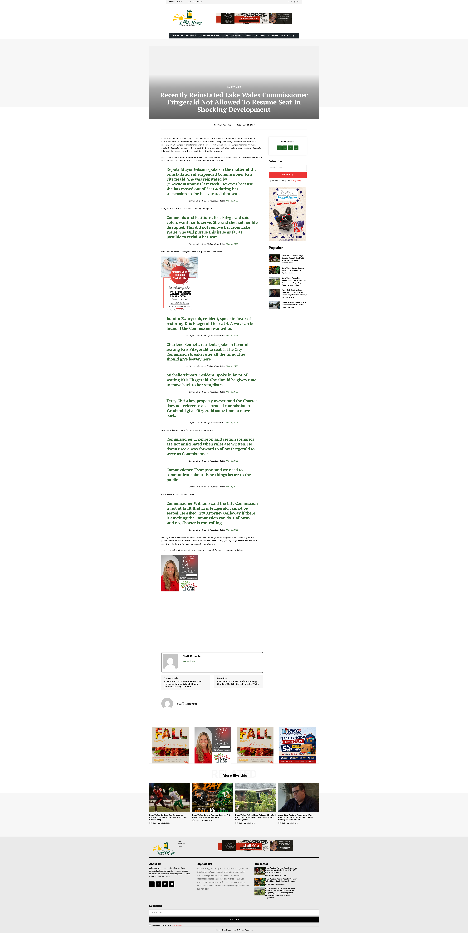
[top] (254, 18)
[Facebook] (288, 1)
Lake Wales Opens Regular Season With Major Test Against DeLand (293, 270)
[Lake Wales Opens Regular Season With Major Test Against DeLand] (274, 270)
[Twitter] (291, 1)
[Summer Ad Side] (288, 214)
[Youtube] (297, 1)
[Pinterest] (290, 147)
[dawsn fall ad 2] (213, 745)
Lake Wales (234, 87)
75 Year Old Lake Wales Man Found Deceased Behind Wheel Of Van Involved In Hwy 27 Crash (183, 684)
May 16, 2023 (232, 201)
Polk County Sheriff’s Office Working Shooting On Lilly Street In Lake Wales (238, 682)
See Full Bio (188, 661)
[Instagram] (158, 884)
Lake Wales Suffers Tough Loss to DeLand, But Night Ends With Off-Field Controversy (293, 259)
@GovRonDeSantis (183, 184)
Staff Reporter (224, 125)
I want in (286, 175)
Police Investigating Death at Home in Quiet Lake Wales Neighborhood (294, 304)
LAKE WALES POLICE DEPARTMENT (277, 896)
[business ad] (212, 284)
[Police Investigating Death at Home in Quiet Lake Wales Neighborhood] (274, 305)
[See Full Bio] (196, 661)
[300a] (212, 573)
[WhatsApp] (296, 147)
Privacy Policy (296, 181)
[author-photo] (150, 823)
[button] (293, 35)
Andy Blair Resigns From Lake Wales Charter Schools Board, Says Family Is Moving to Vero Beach (294, 293)
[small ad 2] (170, 745)
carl (154, 823)
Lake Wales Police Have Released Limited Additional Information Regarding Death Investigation (294, 281)
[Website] (294, 1)
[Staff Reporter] (167, 703)
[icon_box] (208, 2)
